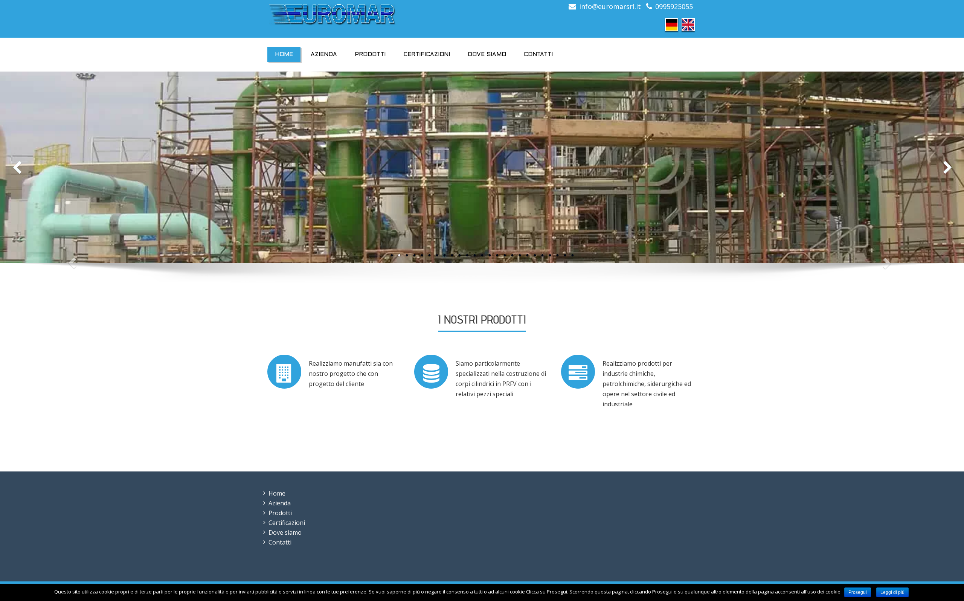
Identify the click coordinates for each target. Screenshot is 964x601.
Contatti (538, 54)
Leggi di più (892, 592)
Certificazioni (426, 54)
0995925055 (674, 6)
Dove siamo (487, 54)
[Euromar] (371, 14)
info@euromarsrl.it (610, 6)
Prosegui (857, 592)
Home (284, 54)
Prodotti (370, 54)
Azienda (324, 54)
